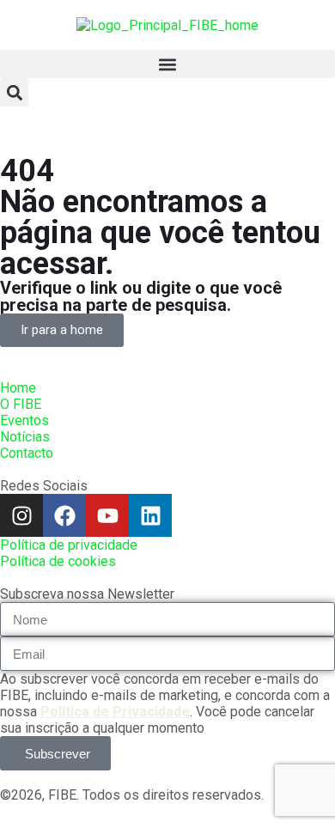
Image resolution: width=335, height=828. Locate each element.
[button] (167, 64)
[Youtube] (107, 515)
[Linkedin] (150, 515)
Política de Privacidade (115, 711)
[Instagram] (21, 515)
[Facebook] (64, 515)
